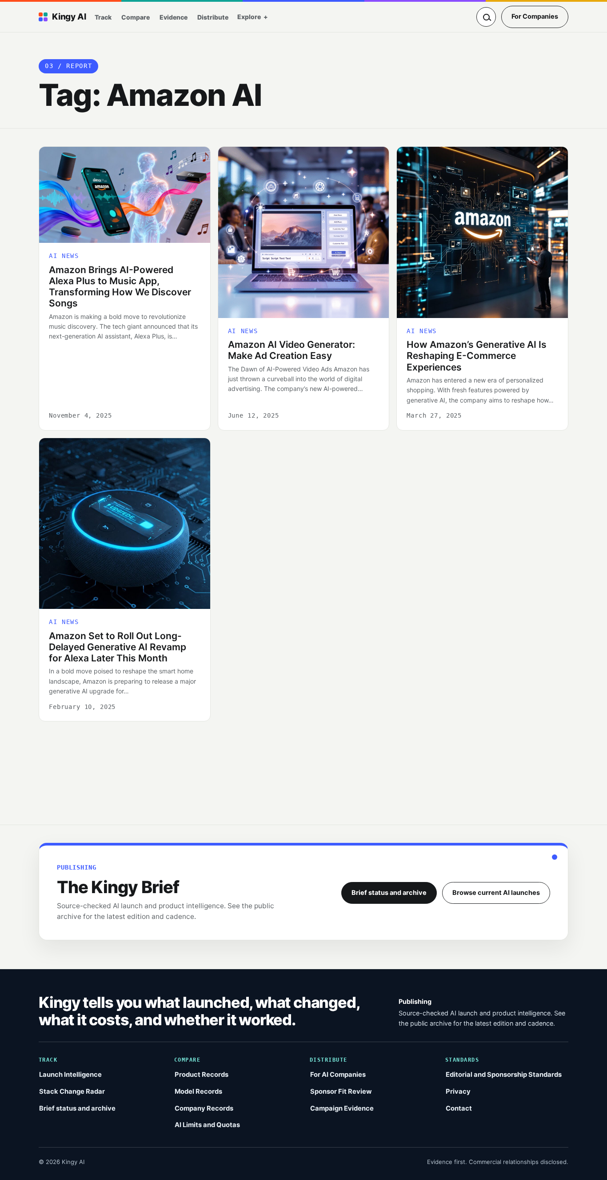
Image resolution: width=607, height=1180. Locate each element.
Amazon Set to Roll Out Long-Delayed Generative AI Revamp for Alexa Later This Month (117, 647)
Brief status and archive (389, 893)
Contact (459, 1108)
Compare (135, 17)
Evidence (174, 17)
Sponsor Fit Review (341, 1091)
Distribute (212, 17)
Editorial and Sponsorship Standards (504, 1075)
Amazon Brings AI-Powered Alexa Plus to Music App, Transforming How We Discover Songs (120, 286)
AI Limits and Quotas (207, 1125)
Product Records (201, 1075)
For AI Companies (338, 1075)
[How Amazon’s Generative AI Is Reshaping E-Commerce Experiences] (482, 232)
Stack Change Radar (72, 1091)
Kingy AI (69, 17)
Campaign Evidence (342, 1108)
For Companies (534, 16)
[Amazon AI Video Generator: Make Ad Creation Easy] (303, 232)
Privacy (458, 1091)
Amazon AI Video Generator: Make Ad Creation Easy (291, 350)
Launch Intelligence (70, 1075)
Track (103, 17)
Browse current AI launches (496, 893)
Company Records (204, 1108)
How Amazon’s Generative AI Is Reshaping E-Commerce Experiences (477, 355)
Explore (249, 16)
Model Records (198, 1091)
